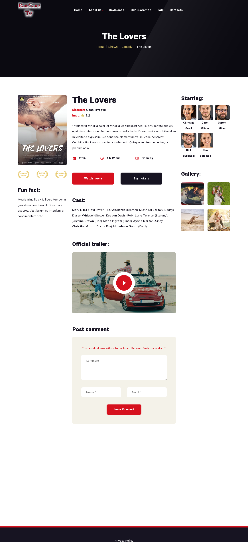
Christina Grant (188, 125)
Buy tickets (141, 178)
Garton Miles (222, 125)
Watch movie (93, 178)
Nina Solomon (205, 153)
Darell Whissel (205, 125)
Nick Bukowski (189, 153)
